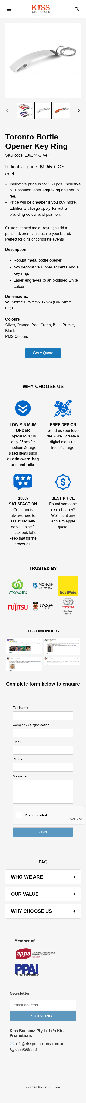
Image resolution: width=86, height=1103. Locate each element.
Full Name (20, 708)
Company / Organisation (31, 725)
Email (17, 742)
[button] (43, 832)
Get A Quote (43, 353)
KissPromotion (49, 1087)
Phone (17, 759)
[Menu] (9, 8)
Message (20, 776)
